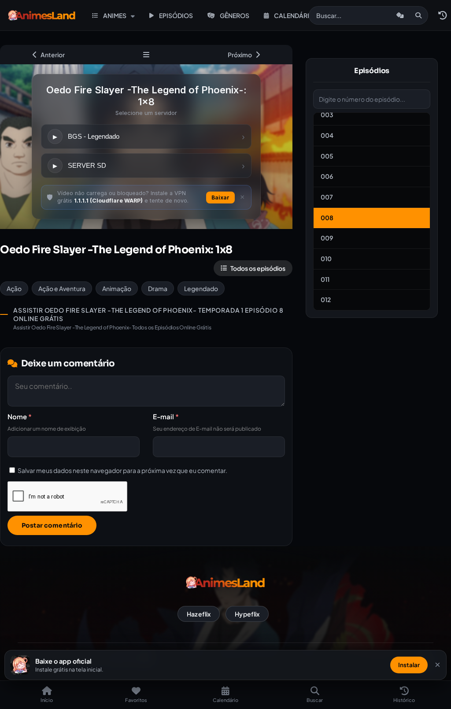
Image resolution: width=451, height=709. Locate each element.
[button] (442, 15)
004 (327, 135)
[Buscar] (418, 15)
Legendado (201, 288)
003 (327, 114)
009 (327, 238)
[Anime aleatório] (400, 15)
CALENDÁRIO (294, 15)
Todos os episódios (257, 268)
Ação (14, 288)
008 (327, 218)
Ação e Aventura (61, 288)
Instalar (409, 664)
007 (327, 197)
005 (327, 156)
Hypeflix (247, 614)
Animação (116, 288)
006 (327, 176)
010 (326, 258)
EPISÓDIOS (176, 15)
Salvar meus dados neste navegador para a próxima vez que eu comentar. (122, 470)
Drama (157, 288)
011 (325, 279)
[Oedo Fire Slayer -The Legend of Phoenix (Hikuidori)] (146, 54)
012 (326, 299)
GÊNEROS (234, 15)
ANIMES (114, 15)
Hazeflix (199, 614)
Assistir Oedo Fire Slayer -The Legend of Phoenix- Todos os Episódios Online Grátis (112, 327)
